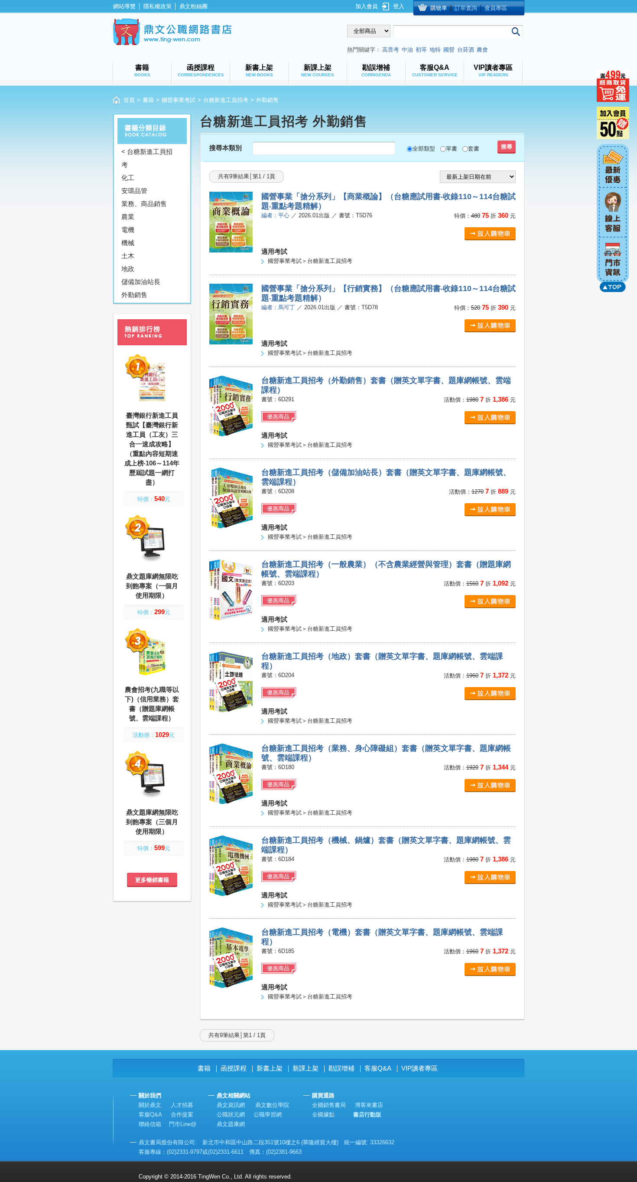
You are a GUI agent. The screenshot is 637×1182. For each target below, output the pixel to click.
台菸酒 (465, 49)
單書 (451, 148)
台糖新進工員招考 (225, 100)
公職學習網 (268, 1114)
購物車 (438, 8)
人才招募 (182, 1105)
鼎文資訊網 (231, 1105)
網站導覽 (124, 6)
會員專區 (495, 8)
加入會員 (366, 6)
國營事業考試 (178, 100)
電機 (127, 229)
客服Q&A (377, 1068)
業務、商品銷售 (144, 203)
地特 (435, 49)
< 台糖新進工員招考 (146, 158)
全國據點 (323, 1114)
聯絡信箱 (150, 1124)
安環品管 (134, 190)
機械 (127, 242)
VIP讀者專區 (419, 1068)
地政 (127, 268)
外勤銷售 (134, 294)
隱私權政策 (157, 6)
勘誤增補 (341, 1068)
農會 (482, 49)
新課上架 (305, 1068)
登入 (398, 6)
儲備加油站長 (140, 281)
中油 (407, 49)
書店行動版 (367, 1114)
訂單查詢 (466, 8)
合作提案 (182, 1114)
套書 (473, 148)
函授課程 (234, 1068)
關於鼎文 (150, 1105)
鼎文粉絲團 (193, 6)
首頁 (129, 100)
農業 (127, 216)
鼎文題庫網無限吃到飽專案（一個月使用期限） (152, 586)
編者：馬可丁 (278, 307)
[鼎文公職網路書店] (172, 32)
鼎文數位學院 (272, 1105)
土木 (127, 255)
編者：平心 (275, 215)
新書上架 (270, 1068)
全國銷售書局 (329, 1105)
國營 (449, 49)
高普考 (390, 49)
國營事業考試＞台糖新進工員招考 (310, 261)
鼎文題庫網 (231, 1124)
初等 (421, 49)
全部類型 (424, 148)
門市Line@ (182, 1124)
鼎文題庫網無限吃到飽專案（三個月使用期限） (152, 822)
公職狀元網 (231, 1114)
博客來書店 (369, 1105)
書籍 (148, 100)
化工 (127, 177)
